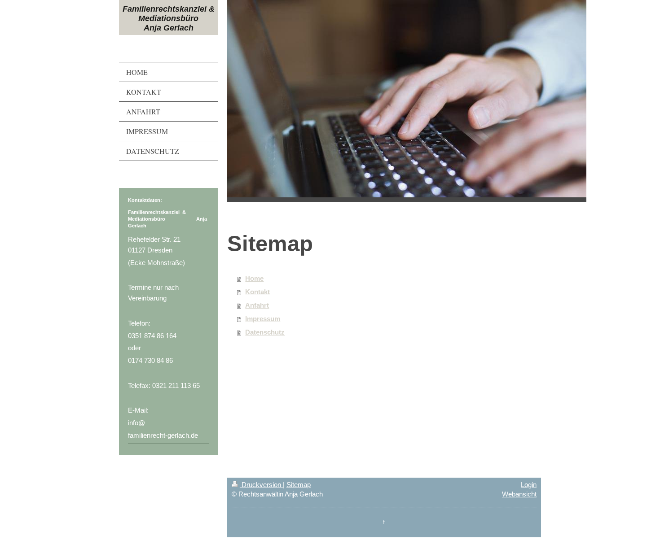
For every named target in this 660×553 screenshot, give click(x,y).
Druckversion (261, 484)
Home (254, 278)
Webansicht (519, 494)
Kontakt (257, 292)
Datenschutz (265, 332)
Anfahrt (257, 305)
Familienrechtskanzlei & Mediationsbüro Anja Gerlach (169, 18)
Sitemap (298, 484)
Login (529, 484)
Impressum (262, 318)
